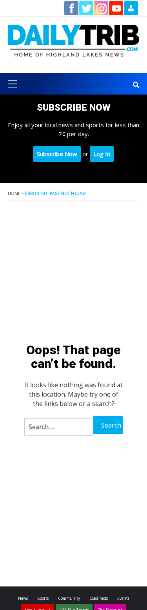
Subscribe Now (57, 154)
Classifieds (98, 598)
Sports (43, 598)
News (23, 598)
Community (69, 598)
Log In (101, 154)
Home (14, 193)
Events (123, 598)
